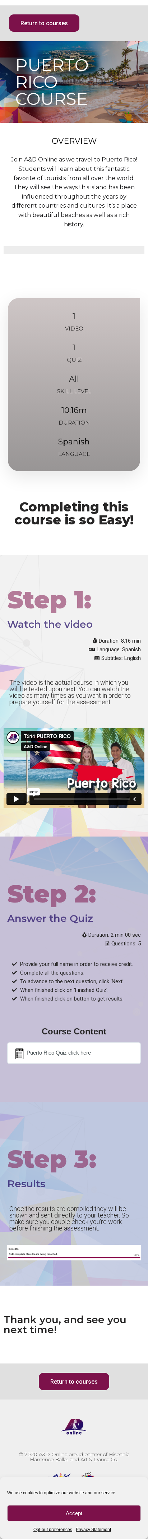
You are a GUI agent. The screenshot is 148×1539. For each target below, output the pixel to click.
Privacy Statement (93, 1529)
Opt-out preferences (52, 1529)
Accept (74, 1513)
